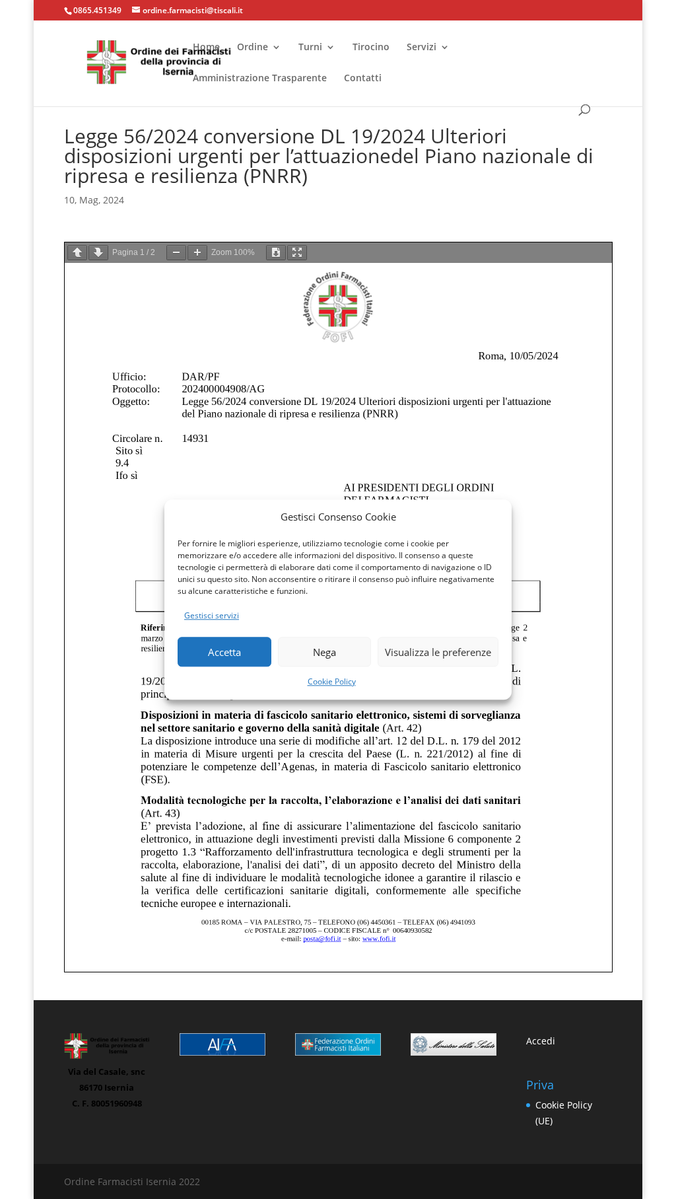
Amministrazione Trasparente (260, 78)
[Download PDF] (276, 252)
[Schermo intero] (297, 252)
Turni (310, 47)
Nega (324, 652)
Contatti (363, 78)
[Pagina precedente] (77, 252)
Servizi (421, 47)
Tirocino (371, 47)
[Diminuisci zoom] (176, 252)
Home (206, 47)
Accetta (224, 652)
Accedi (540, 1041)
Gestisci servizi (211, 616)
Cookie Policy (332, 681)
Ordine (252, 47)
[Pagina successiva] (98, 252)
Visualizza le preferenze (438, 652)
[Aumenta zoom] (197, 252)
